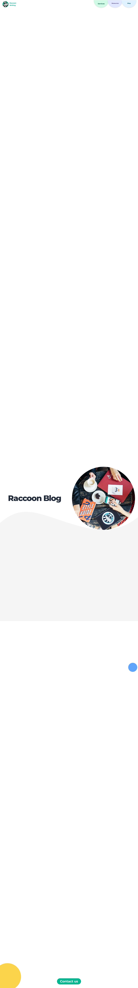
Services (101, 4)
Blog (129, 3)
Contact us (69, 981)
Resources (115, 3)
